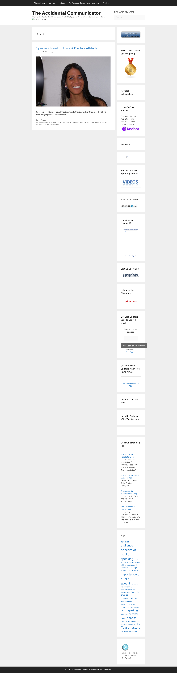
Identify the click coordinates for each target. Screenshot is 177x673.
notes (134, 589)
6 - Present (42, 120)
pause (128, 592)
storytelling (124, 624)
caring (60, 122)
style (135, 624)
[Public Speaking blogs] (131, 78)
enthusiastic (67, 122)
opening (123, 592)
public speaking (129, 610)
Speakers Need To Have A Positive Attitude (66, 48)
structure (130, 624)
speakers (123, 618)
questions (124, 614)
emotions (131, 568)
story (139, 621)
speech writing (125, 621)
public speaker (134, 607)
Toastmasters (54, 124)
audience (127, 545)
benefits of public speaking (48, 122)
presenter (125, 607)
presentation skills (128, 604)
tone (122, 631)
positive (46, 124)
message (129, 589)
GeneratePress (106, 670)
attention (125, 542)
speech (132, 618)
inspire (136, 584)
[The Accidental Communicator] (131, 232)
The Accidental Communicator (45, 3)
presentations (126, 602)
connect (134, 565)
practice (124, 595)
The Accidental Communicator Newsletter (84, 3)
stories (133, 621)
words (135, 631)
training (126, 631)
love (105, 122)
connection (124, 568)
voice (131, 631)
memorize (123, 589)
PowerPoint (135, 592)
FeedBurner (131, 352)
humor (135, 570)
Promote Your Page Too (131, 256)
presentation (129, 598)
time (138, 624)
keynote (132, 587)
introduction (125, 587)
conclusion (127, 565)
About (62, 3)
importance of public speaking (90, 122)
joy (103, 122)
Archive (106, 3)
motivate (39, 124)
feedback (129, 571)
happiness (75, 122)
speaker (133, 613)
